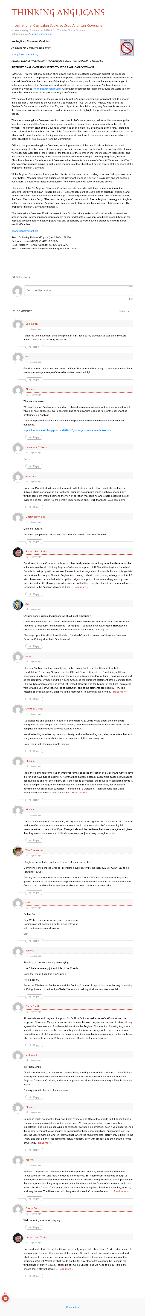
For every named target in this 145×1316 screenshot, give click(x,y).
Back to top (72, 1307)
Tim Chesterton (34, 850)
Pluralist (30, 389)
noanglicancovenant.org (24, 54)
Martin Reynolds (35, 516)
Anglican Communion (40, 33)
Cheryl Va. (31, 1208)
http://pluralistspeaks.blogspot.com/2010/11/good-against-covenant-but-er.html (67, 430)
